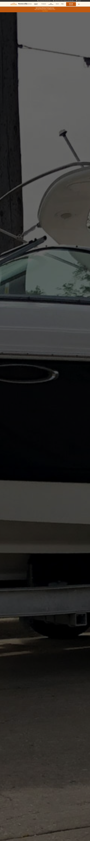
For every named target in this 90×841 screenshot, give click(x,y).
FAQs (62, 3)
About (57, 3)
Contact (79, 0)
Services (30, 3)
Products (44, 3)
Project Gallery (36, 4)
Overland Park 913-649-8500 (45, 0)
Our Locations (50, 4)
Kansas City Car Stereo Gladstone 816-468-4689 (64, 0)
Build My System (71, 4)
